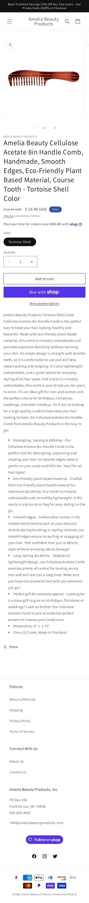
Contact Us (17, 772)
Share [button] (13, 647)
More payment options (44, 303)
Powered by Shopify (64, 894)
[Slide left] (34, 127)
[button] (9, 21)
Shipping (9, 215)
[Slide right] (55, 127)
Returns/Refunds (22, 699)
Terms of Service (21, 731)
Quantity (9, 252)
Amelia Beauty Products (37, 894)
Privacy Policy (19, 721)
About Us (16, 761)
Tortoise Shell (20, 242)
